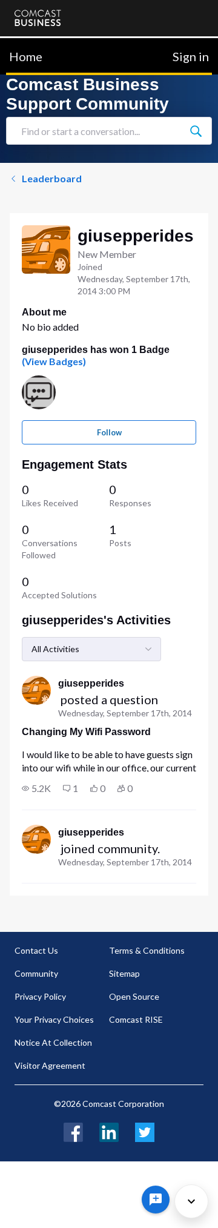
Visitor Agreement (50, 1065)
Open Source (134, 996)
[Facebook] (73, 1131)
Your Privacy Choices (54, 1019)
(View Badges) (54, 361)
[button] (36, 788)
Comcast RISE (136, 1019)
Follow (109, 432)
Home (25, 56)
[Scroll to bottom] (191, 1201)
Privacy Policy (40, 996)
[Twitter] (144, 1131)
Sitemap (124, 973)
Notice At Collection (53, 1042)
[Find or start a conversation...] (195, 130)
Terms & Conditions (147, 950)
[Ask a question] (156, 1199)
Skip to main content (50, 45)
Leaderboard (52, 178)
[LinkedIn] (109, 1131)
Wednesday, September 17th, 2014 (125, 713)
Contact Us (36, 950)
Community (36, 973)
